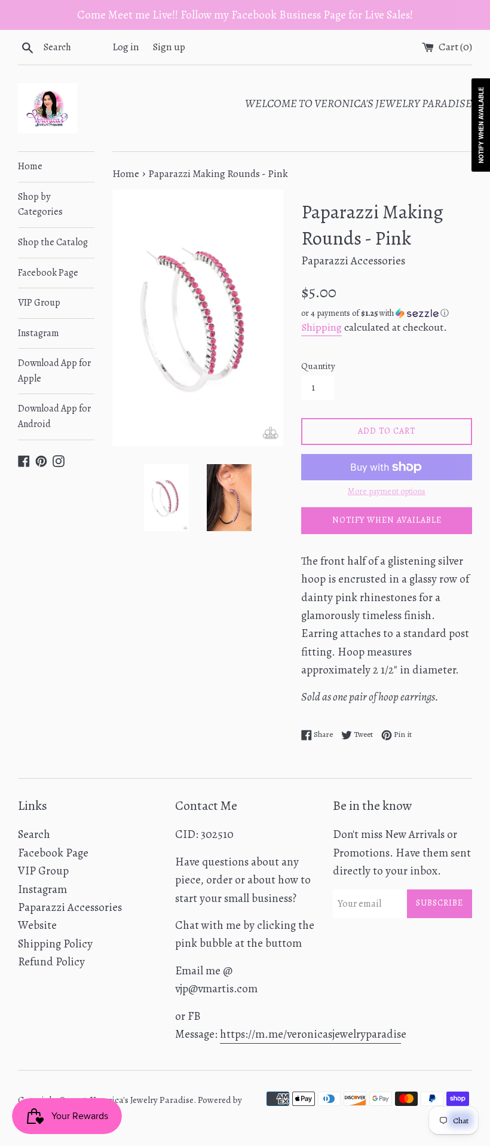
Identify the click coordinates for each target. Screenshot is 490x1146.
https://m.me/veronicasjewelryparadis (310, 1034)
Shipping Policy (55, 944)
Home (30, 166)
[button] (386, 313)
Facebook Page (48, 272)
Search (34, 834)
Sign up (169, 47)
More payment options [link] (386, 491)
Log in (125, 47)
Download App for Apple (54, 370)
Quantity (318, 366)
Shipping (321, 327)
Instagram (38, 333)
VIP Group (39, 302)
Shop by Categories (40, 204)
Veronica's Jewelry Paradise (142, 1100)
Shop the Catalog (53, 242)
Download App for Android (54, 416)
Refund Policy (51, 962)
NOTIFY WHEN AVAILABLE (387, 520)
